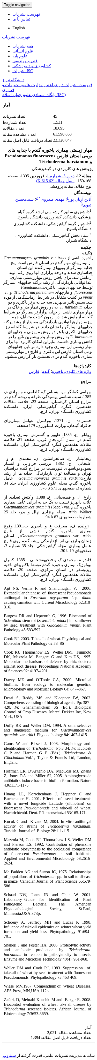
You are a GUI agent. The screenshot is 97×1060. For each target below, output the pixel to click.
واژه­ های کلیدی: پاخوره (71, 371)
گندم (46, 371)
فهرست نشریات (26, 14)
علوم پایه (20, 56)
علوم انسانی (22, 51)
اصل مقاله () (55, 181)
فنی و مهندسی (25, 61)
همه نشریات (22, 46)
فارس (34, 371)
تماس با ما (21, 19)
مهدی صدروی (51, 199)
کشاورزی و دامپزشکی (31, 66)
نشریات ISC (22, 71)
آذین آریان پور (80, 199)
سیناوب (9, 1055)
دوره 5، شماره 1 (60, 176)
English (18, 28)
